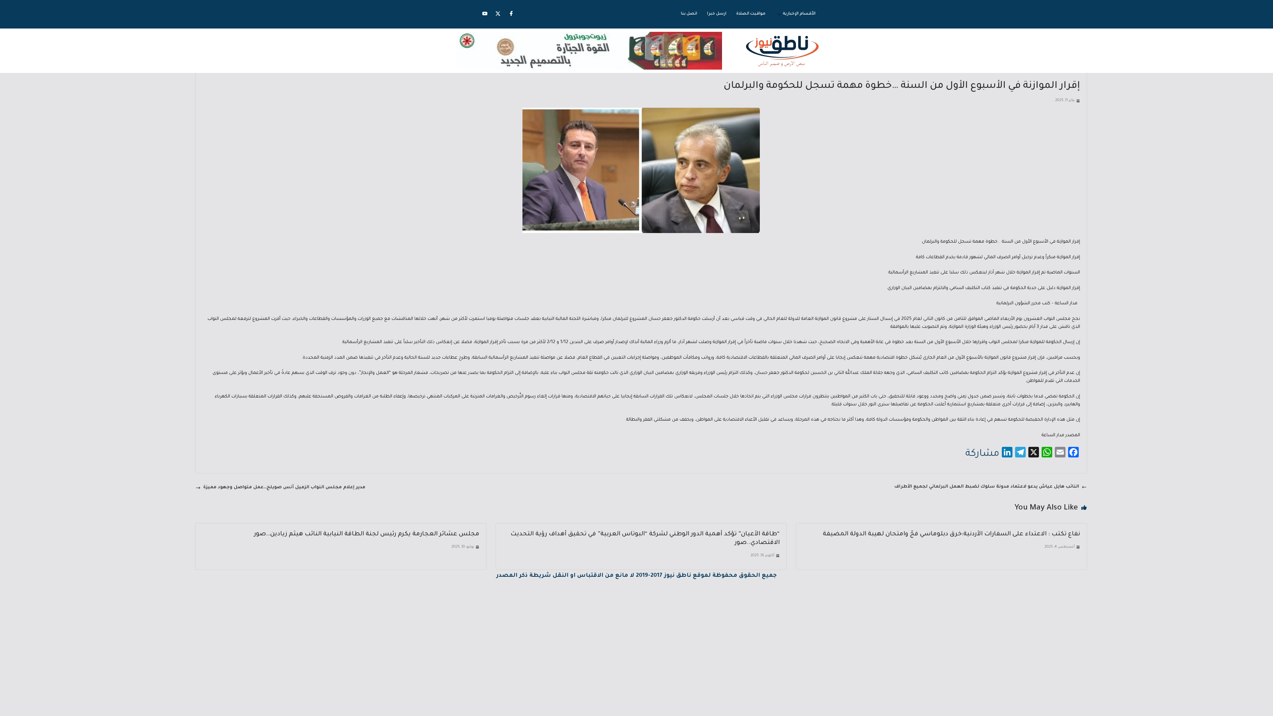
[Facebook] (511, 14)
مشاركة (982, 454)
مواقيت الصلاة (750, 14)
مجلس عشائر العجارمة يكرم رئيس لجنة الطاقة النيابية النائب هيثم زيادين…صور (366, 534)
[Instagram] (485, 14)
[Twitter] (498, 14)
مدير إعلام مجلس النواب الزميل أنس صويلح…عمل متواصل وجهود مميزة (284, 487)
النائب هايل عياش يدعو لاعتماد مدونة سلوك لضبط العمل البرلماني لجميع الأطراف (986, 486)
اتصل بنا (689, 14)
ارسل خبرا (716, 14)
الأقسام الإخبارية (799, 14)
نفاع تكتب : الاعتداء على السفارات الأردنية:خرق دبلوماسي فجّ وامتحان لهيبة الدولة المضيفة (951, 534)
